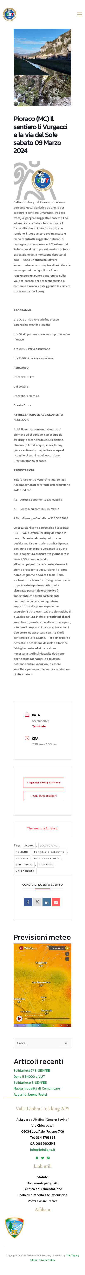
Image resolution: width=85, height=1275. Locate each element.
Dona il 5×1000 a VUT (29, 1076)
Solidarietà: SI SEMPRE (30, 1082)
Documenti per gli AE (42, 1183)
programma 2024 (46, 858)
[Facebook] (37, 1157)
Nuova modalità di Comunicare (37, 1088)
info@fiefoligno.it (42, 1149)
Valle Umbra (25, 871)
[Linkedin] (46, 902)
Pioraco (22, 858)
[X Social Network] (37, 902)
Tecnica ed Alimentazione (42, 1189)
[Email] (56, 902)
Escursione (48, 845)
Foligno (22, 852)
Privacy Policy (47, 1260)
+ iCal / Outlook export (44, 796)
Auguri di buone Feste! (30, 1094)
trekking (45, 864)
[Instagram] (48, 1157)
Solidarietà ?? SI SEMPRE (32, 1070)
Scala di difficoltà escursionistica (42, 1195)
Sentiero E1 (24, 864)
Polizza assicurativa (42, 1201)
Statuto (42, 1177)
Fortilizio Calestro (49, 852)
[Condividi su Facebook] (28, 902)
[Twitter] (42, 1157)
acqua (29, 845)
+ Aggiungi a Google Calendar (44, 782)
